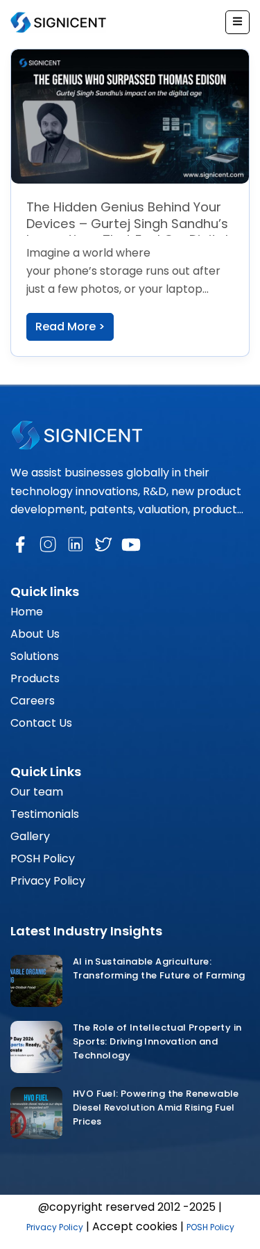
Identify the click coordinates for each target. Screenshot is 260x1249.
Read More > (70, 327)
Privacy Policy (47, 881)
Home (26, 612)
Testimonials (44, 814)
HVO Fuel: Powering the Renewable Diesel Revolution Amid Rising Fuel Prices (156, 1107)
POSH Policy (42, 859)
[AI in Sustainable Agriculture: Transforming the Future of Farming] (36, 981)
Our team (36, 792)
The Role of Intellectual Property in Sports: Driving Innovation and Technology (157, 1041)
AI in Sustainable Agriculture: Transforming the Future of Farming (160, 968)
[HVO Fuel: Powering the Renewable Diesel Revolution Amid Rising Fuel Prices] (36, 1113)
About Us (35, 634)
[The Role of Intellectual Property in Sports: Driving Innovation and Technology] (36, 1047)
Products (35, 678)
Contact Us (41, 723)
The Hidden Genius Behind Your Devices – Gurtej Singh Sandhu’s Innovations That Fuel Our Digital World (127, 231)
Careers (32, 701)
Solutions (34, 656)
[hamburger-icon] (237, 22)
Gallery (30, 836)
